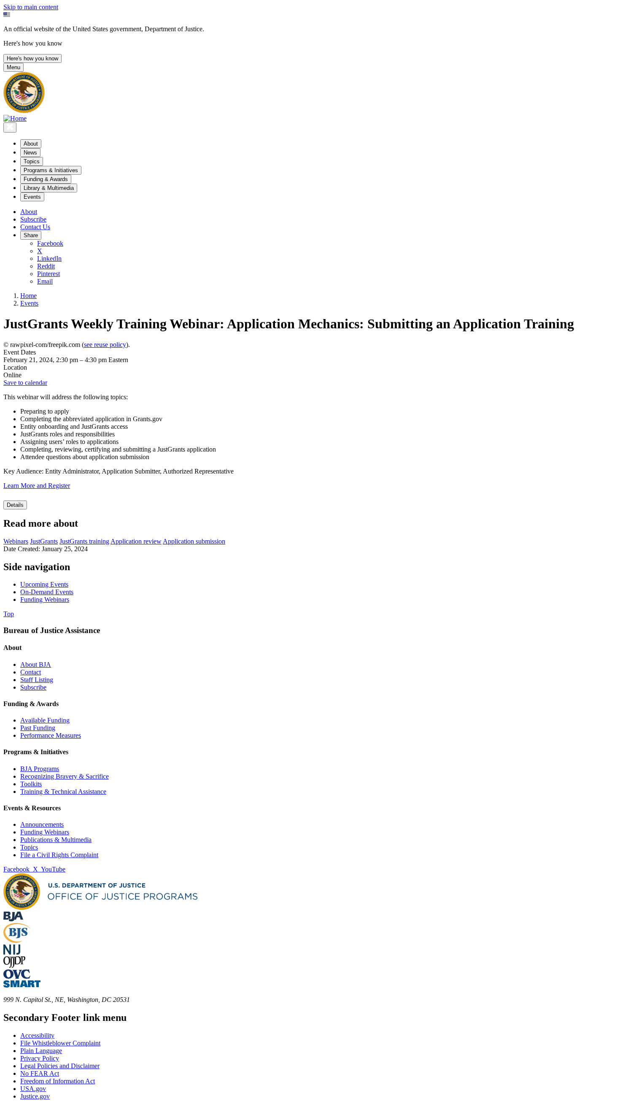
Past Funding (37, 727)
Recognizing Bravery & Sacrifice (64, 776)
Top (8, 613)
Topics (29, 847)
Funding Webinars (44, 832)
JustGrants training (84, 541)
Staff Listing (36, 679)
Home (28, 295)
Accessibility (37, 1035)
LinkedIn (49, 258)
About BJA (35, 664)
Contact (30, 672)
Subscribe (33, 219)
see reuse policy (105, 344)
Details (15, 505)
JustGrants (44, 541)
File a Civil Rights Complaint (59, 854)
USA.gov (33, 1088)
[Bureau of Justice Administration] (13, 919)
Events (29, 303)
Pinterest (48, 273)
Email (45, 281)
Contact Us (35, 226)
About (28, 211)
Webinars (15, 541)
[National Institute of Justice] (11, 952)
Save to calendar (25, 382)
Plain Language (41, 1050)
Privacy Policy (39, 1058)
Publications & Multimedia (56, 839)
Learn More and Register (36, 485)
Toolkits (31, 784)
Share (31, 235)
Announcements (42, 824)
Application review (136, 541)
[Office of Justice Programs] (24, 110)
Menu (13, 67)
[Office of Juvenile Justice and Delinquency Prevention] (14, 965)
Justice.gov (35, 1096)
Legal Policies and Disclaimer (60, 1065)
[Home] (15, 118)
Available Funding (45, 720)
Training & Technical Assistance (63, 791)
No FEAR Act (39, 1073)
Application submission (194, 541)
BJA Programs (39, 768)
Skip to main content (30, 7)
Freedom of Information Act (57, 1081)
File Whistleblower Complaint (60, 1043)
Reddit (46, 266)
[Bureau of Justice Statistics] (17, 940)
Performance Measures (50, 735)
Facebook (50, 243)
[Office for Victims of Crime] (16, 976)
